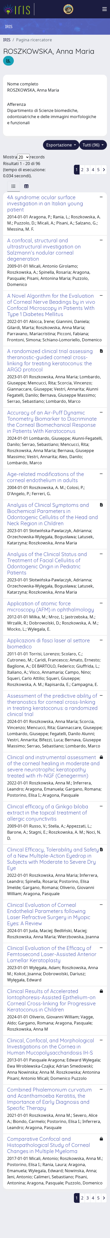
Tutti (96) (92, 145)
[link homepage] (18, 9)
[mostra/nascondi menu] (104, 9)
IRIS (6, 40)
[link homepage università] (68, 9)
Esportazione (59, 145)
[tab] (13, 186)
